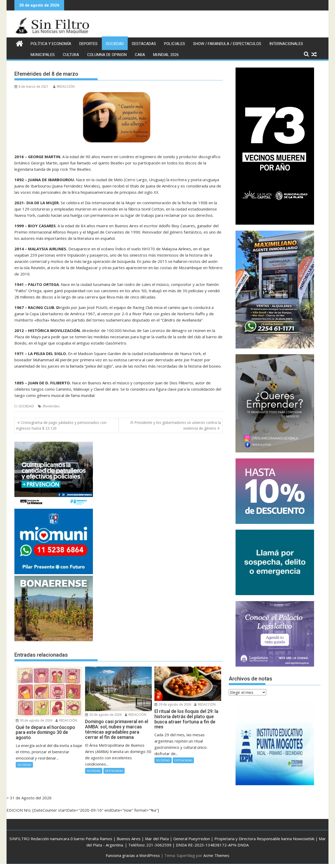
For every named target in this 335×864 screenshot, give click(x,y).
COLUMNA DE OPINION (107, 54)
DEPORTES (88, 43)
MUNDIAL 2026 (166, 54)
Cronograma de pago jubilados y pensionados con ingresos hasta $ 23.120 (61, 425)
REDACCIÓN (66, 86)
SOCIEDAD (115, 43)
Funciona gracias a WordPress (133, 855)
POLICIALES (174, 43)
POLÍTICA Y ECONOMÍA (51, 43)
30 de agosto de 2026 (35, 720)
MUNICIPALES (43, 54)
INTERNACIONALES (286, 43)
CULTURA (71, 54)
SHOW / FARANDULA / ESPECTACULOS (227, 43)
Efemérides (51, 406)
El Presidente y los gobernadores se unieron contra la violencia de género (175, 425)
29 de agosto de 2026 (174, 704)
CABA (140, 54)
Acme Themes (216, 855)
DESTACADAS (144, 43)
